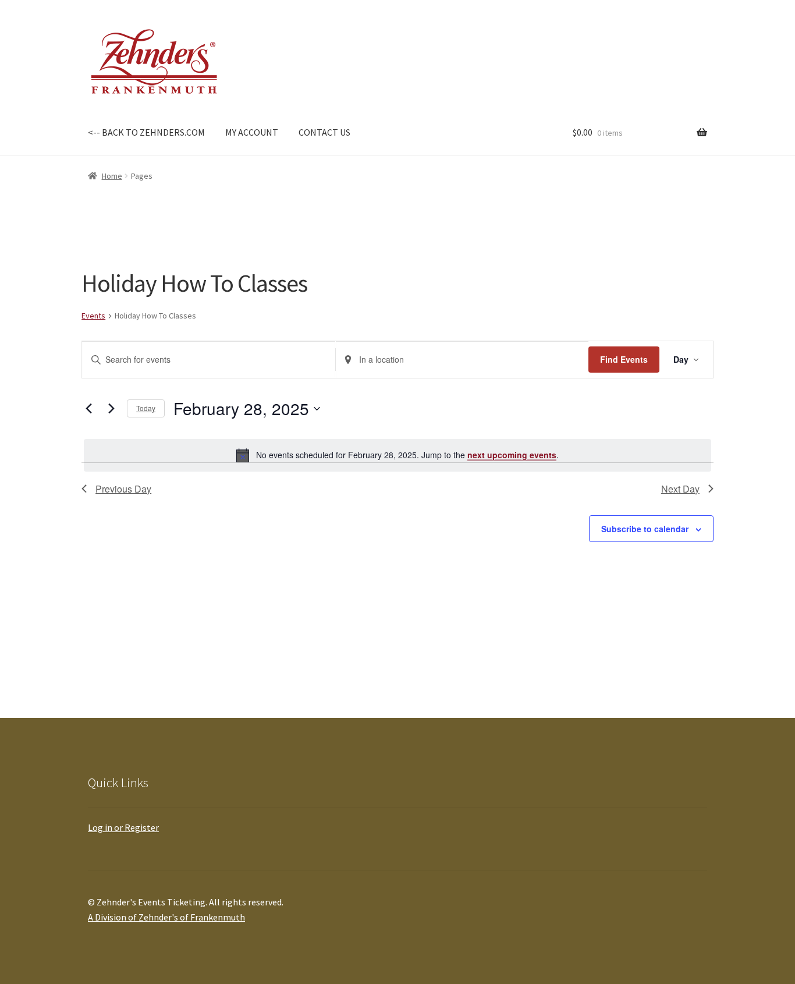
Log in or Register (123, 827)
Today (145, 408)
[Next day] (111, 409)
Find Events (624, 359)
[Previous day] (88, 409)
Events (93, 315)
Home (112, 176)
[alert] (397, 455)
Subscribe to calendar (644, 529)
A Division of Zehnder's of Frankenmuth (166, 917)
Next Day (680, 488)
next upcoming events (511, 455)
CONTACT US (324, 132)
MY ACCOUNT (251, 132)
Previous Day (123, 488)
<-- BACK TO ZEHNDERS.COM (146, 132)
